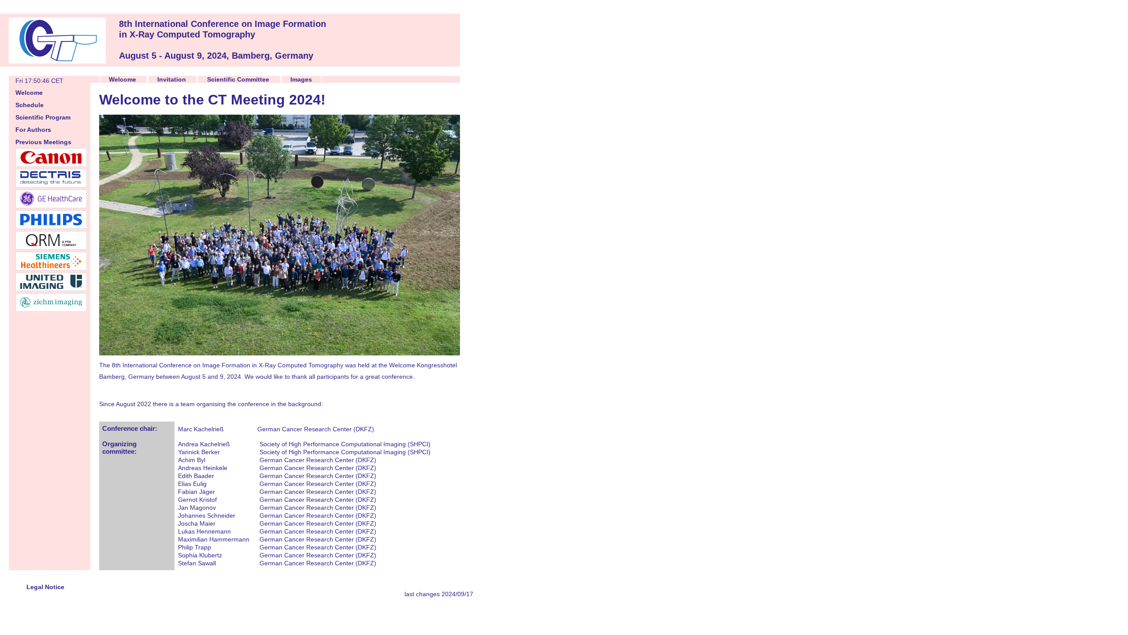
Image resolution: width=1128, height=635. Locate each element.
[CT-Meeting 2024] (57, 61)
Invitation (171, 79)
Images (301, 79)
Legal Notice (45, 586)
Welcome (29, 92)
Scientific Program (42, 117)
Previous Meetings (43, 142)
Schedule (29, 104)
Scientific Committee (238, 79)
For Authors (33, 129)
